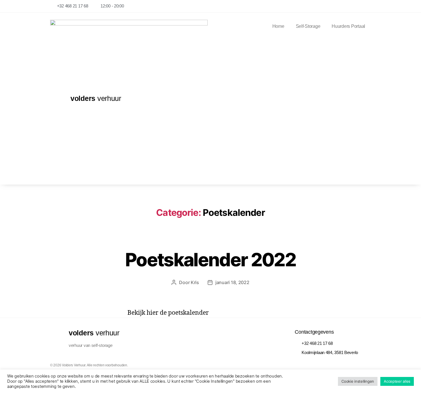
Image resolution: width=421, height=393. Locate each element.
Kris (195, 282)
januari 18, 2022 (232, 282)
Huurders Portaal (348, 26)
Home (278, 26)
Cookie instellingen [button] (357, 381)
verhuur (95, 98)
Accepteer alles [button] (397, 381)
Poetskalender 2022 (210, 260)
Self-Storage (308, 26)
